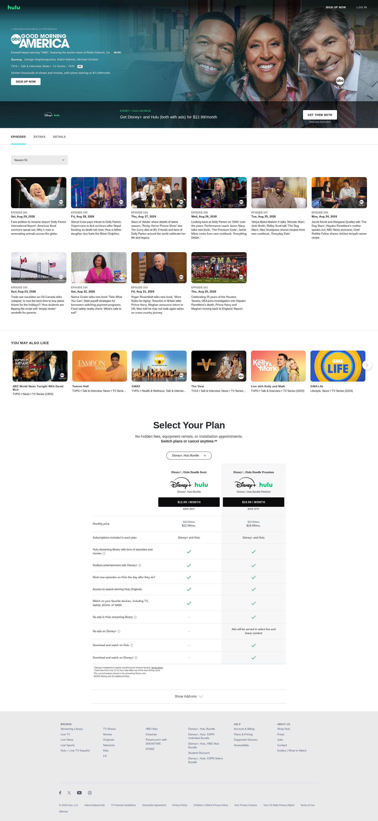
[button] (18, 136)
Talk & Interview (31, 66)
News (46, 66)
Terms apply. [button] (157, 668)
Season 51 (21, 160)
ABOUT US (283, 724)
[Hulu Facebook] (63, 792)
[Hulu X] (72, 792)
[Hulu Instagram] (90, 792)
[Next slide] (367, 365)
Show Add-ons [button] (186, 696)
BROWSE (66, 724)
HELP (237, 724)
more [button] (117, 52)
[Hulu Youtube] (82, 792)
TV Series (59, 66)
